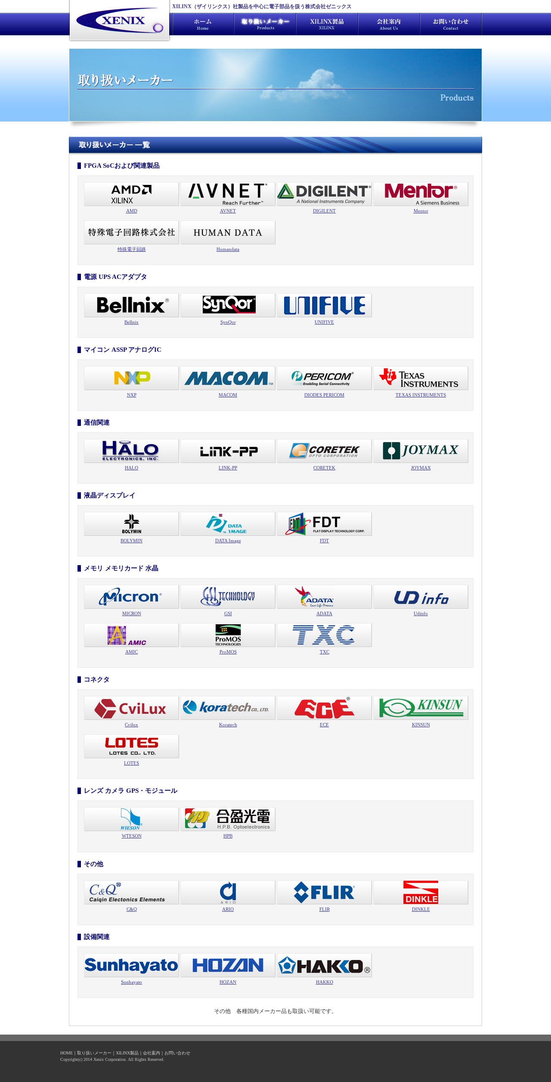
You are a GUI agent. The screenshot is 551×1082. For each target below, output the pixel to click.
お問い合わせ (451, 24)
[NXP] (131, 378)
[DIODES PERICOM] (324, 378)
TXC (324, 651)
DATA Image (228, 540)
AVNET (228, 210)
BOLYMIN (131, 540)
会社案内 (389, 24)
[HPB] (228, 819)
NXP (131, 394)
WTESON (132, 835)
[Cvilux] (131, 707)
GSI (228, 613)
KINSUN (421, 724)
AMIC (131, 651)
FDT (324, 540)
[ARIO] (228, 891)
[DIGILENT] (324, 194)
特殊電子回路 (132, 249)
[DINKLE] (420, 891)
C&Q (132, 909)
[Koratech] (228, 707)
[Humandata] (228, 232)
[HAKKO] (324, 965)
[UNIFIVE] (324, 305)
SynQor (228, 322)
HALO (131, 467)
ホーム (203, 24)
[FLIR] (324, 891)
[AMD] (131, 194)
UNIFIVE (324, 322)
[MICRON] (131, 596)
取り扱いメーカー (94, 1053)
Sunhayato (131, 982)
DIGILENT (324, 210)
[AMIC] (131, 635)
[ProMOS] (228, 635)
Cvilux (131, 724)
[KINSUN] (420, 707)
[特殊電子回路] (131, 232)
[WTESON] (131, 819)
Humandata (228, 249)
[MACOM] (228, 378)
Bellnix (131, 322)
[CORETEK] (324, 450)
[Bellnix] (131, 305)
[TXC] (324, 635)
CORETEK (324, 467)
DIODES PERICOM (324, 394)
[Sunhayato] (131, 965)
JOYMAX (421, 467)
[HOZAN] (228, 965)
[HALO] (131, 450)
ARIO (228, 909)
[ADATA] (324, 596)
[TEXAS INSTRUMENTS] (420, 378)
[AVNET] (228, 194)
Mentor (421, 210)
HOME (66, 1053)
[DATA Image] (228, 523)
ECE (324, 724)
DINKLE (421, 909)
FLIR (324, 909)
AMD (131, 210)
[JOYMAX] (420, 450)
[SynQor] (228, 305)
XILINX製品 (327, 24)
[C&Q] (131, 891)
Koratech (228, 724)
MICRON (131, 613)
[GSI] (228, 596)
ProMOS (228, 651)
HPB (227, 835)
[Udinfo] (420, 596)
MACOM (228, 394)
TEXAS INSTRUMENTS (421, 394)
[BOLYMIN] (131, 523)
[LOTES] (131, 746)
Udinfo (421, 613)
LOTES (131, 763)
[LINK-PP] (228, 450)
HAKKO (324, 982)
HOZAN (228, 982)
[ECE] (324, 707)
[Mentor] (420, 194)
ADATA (324, 613)
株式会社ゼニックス (119, 21)
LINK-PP (228, 467)
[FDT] (324, 523)
